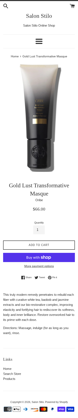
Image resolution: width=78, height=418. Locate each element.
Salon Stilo (39, 16)
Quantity (39, 222)
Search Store (12, 374)
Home (7, 368)
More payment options (39, 266)
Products (9, 379)
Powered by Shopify (56, 402)
